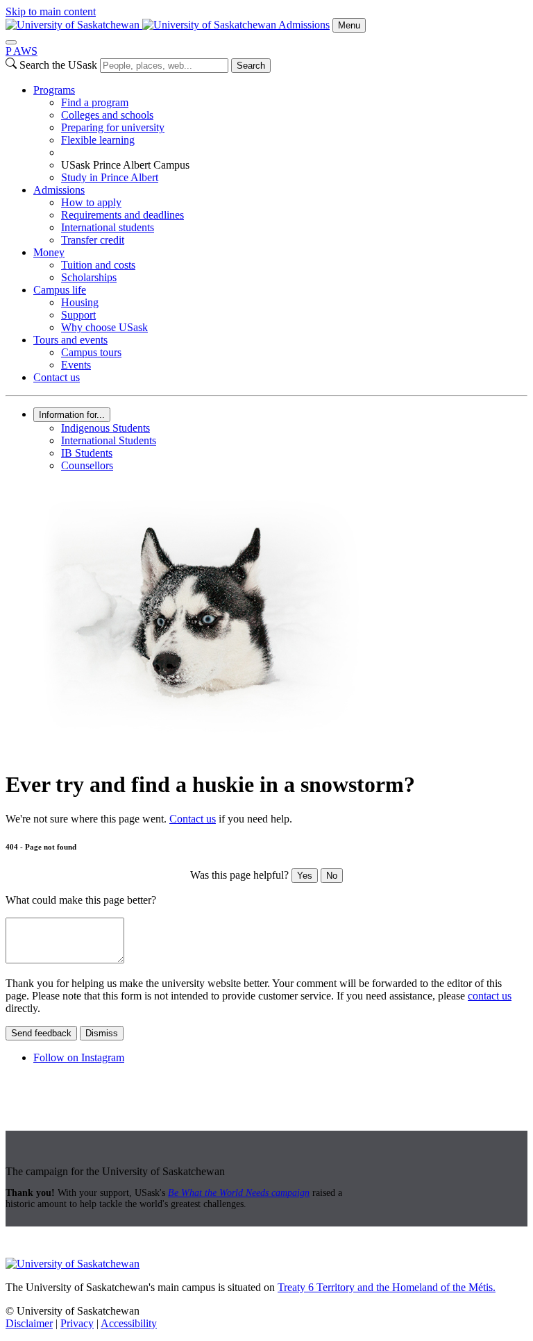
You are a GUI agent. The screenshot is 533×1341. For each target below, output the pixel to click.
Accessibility (129, 1323)
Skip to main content (51, 11)
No (331, 875)
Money (49, 252)
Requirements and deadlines (122, 215)
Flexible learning (98, 140)
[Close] (11, 42)
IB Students (86, 453)
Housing (80, 302)
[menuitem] (280, 134)
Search (251, 65)
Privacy (77, 1323)
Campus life (59, 290)
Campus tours (91, 352)
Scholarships (89, 277)
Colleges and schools (107, 115)
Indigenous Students (105, 428)
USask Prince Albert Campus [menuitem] (125, 165)
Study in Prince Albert (109, 177)
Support (78, 315)
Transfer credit (92, 240)
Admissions (304, 25)
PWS (21, 51)
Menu (349, 25)
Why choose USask (104, 327)
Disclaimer (29, 1323)
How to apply (91, 202)
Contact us (56, 377)
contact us (489, 996)
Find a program (94, 102)
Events (76, 365)
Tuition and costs (98, 265)
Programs (54, 90)
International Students (108, 440)
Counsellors (87, 465)
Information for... (72, 415)
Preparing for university (112, 127)
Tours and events (70, 340)
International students (107, 227)
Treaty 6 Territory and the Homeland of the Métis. (387, 1287)
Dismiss (101, 1033)
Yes (304, 875)
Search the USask (58, 65)
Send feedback (41, 1033)
